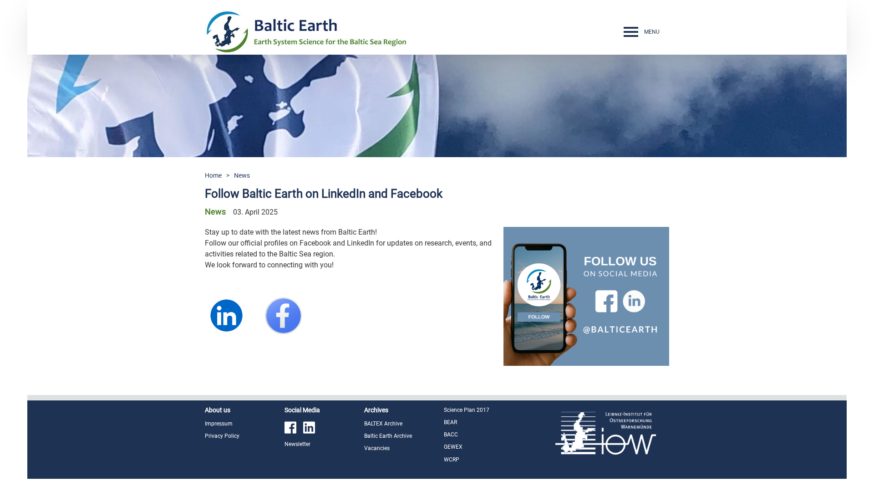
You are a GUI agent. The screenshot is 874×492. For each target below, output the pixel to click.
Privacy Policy (222, 436)
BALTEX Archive (383, 423)
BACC (451, 434)
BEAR (450, 422)
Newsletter (297, 444)
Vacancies (377, 448)
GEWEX (453, 447)
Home (213, 175)
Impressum (219, 423)
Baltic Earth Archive (388, 436)
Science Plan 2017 (466, 410)
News (242, 175)
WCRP (451, 459)
